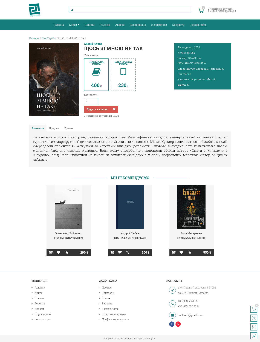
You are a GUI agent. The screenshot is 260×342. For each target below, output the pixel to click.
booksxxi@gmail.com (190, 315)
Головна (59, 24)
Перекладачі (138, 24)
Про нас (106, 287)
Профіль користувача (115, 319)
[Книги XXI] (34, 10)
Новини (89, 24)
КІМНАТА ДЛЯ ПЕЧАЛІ (130, 238)
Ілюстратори (159, 24)
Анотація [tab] (38, 128)
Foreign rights (198, 24)
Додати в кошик (97, 109)
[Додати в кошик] (50, 252)
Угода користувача (114, 314)
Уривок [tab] (68, 128)
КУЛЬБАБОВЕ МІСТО (191, 238)
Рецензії (105, 24)
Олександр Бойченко (68, 233)
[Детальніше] (66, 252)
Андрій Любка (93, 44)
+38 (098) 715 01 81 (188, 301)
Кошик (106, 298)
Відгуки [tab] (54, 128)
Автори (120, 24)
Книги (73, 24)
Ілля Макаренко (191, 233)
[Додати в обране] (114, 109)
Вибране (107, 303)
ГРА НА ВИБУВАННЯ (68, 238)
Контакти (178, 24)
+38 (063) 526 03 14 (188, 306)
